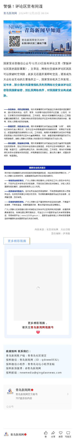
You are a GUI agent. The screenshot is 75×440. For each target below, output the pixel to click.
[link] (18, 434)
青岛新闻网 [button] (10, 13)
